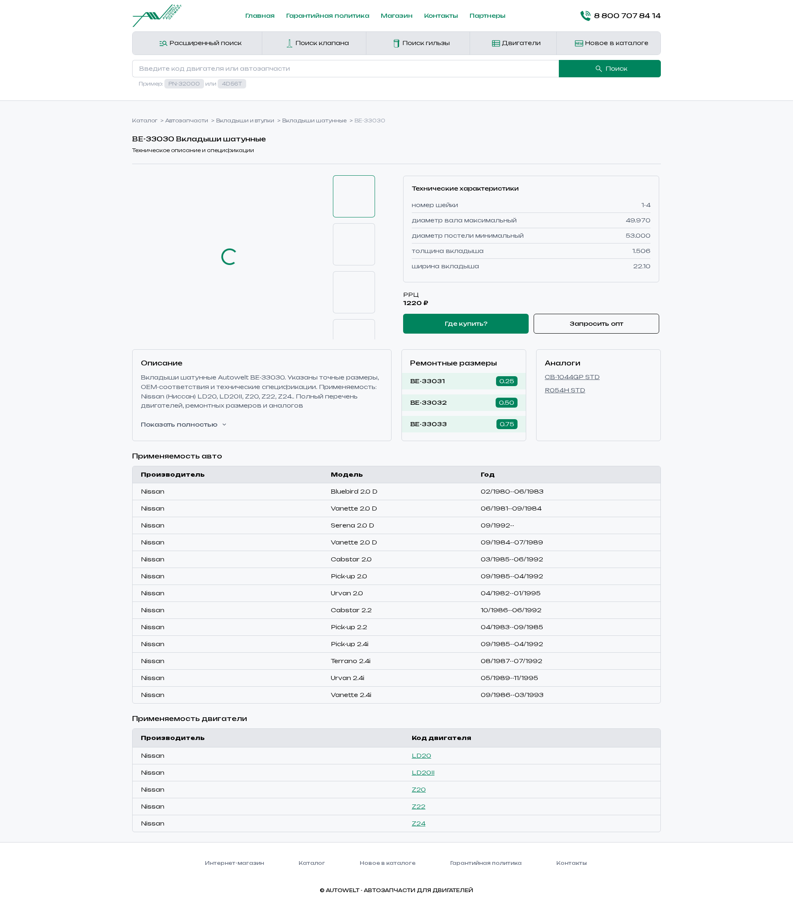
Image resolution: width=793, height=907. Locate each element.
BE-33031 (427, 380)
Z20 (419, 789)
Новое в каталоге (615, 42)
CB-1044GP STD (572, 376)
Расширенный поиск (205, 42)
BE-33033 (428, 423)
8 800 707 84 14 (627, 16)
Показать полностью (179, 424)
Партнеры (488, 15)
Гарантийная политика (327, 15)
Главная (260, 15)
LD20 (421, 755)
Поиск (616, 68)
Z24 (418, 823)
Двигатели (520, 42)
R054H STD (565, 390)
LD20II (423, 772)
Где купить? (466, 323)
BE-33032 (428, 402)
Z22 (418, 806)
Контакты (441, 15)
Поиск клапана (321, 42)
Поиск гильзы (425, 42)
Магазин (397, 15)
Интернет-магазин (234, 863)
